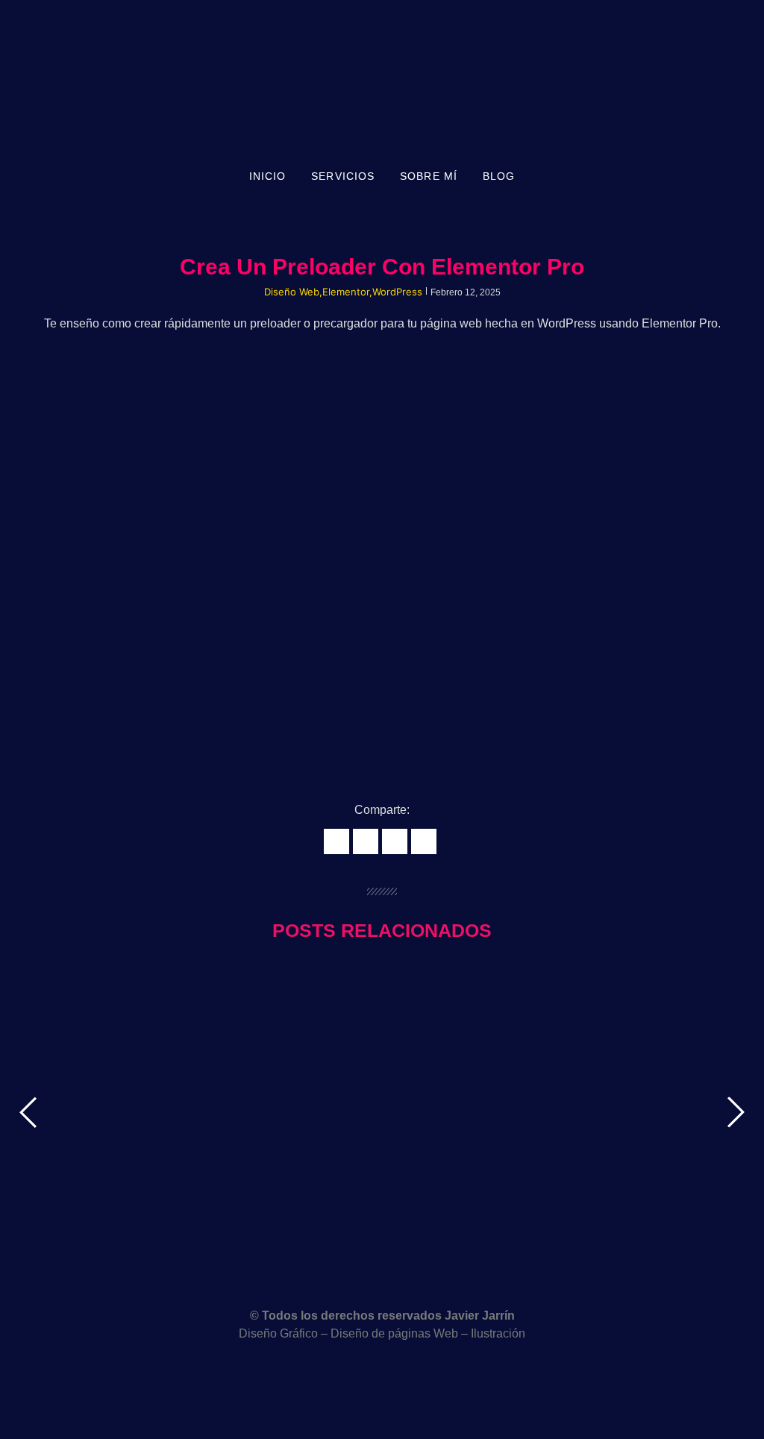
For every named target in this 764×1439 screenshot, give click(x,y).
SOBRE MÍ (428, 176)
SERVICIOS (343, 176)
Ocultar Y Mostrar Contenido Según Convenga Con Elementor (205, 1147)
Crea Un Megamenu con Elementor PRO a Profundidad (182, 1069)
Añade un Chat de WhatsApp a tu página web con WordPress (202, 1226)
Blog (499, 176)
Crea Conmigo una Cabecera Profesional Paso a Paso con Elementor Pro (240, 989)
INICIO (267, 176)
